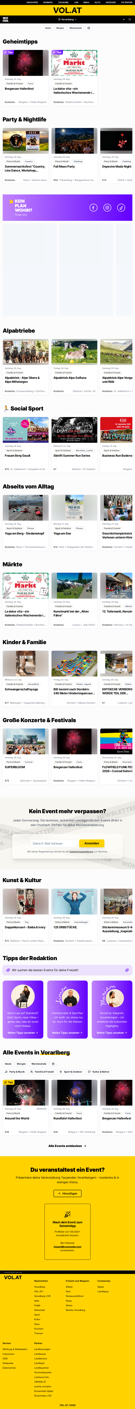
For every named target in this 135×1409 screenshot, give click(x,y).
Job (76, 2)
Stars (37, 1324)
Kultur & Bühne (101, 1071)
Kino (68, 1291)
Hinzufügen (69, 1193)
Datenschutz (9, 1367)
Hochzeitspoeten (43, 1372)
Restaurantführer (75, 1296)
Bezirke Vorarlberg (75, 1310)
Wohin (69, 1305)
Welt (36, 1300)
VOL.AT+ (39, 1291)
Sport (37, 1314)
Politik (37, 1305)
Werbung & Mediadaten (15, 1349)
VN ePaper (126, 2)
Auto (97, 2)
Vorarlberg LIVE (42, 1296)
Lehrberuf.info (41, 1377)
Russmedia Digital (43, 1391)
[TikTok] (121, 207)
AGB (5, 1358)
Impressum (8, 1354)
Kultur (37, 1319)
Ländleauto (40, 1354)
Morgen (60, 28)
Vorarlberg (39, 1286)
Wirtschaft (39, 1310)
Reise (69, 1300)
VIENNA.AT (40, 1381)
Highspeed (32, 2)
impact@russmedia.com (67, 1246)
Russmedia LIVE (43, 1395)
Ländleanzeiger (42, 1349)
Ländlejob (39, 1363)
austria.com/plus (42, 1386)
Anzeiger (111, 2)
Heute (48, 28)
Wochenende (75, 28)
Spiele (100, 1286)
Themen (38, 1333)
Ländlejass (103, 1291)
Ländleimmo (40, 1358)
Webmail (48, 2)
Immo (86, 2)
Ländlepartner (41, 1367)
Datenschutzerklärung (81, 851)
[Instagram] (107, 207)
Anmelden (91, 843)
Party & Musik (17, 1071)
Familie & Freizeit (44, 1071)
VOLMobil (63, 2)
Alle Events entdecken (65, 1146)
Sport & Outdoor (73, 1071)
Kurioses (38, 1328)
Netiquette (8, 1363)
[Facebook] (93, 207)
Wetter (69, 1286)
